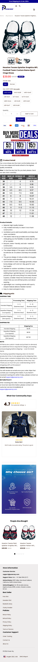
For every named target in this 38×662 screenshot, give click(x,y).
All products (9, 16)
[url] (11, 574)
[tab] (14, 553)
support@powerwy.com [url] (14, 377)
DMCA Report (24, 656)
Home (2, 16)
